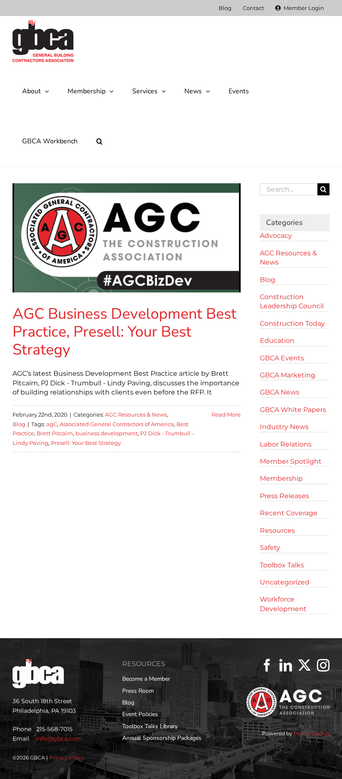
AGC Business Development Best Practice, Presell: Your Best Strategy (124, 332)
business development (106, 433)
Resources (277, 530)
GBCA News (279, 392)
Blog (19, 424)
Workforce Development (283, 603)
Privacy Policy (67, 757)
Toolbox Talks (282, 565)
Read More (226, 414)
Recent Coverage (288, 513)
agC (51, 424)
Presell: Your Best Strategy (86, 442)
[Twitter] (304, 665)
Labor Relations (286, 444)
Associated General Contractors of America (117, 424)
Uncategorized (284, 582)
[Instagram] (323, 665)
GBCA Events (282, 358)
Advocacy (276, 236)
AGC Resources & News (136, 414)
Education (277, 341)
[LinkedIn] (285, 665)
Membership (281, 478)
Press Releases (284, 496)
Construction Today (292, 323)
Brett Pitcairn (55, 433)
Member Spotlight (291, 461)
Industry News (284, 427)
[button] (99, 141)
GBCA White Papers (293, 410)
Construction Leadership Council (292, 301)
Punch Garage (311, 733)
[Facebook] (267, 665)
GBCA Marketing (287, 375)
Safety (270, 548)
